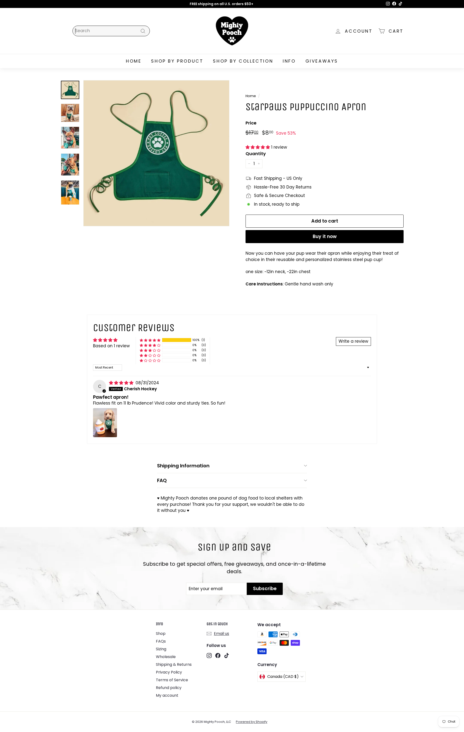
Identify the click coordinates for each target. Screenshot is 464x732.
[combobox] (111, 31)
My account (167, 695)
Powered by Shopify (251, 721)
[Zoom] (156, 153)
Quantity (256, 154)
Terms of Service (172, 680)
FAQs (161, 641)
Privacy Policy (169, 672)
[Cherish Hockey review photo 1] (105, 422)
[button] (258, 147)
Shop (161, 633)
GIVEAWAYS (321, 61)
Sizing (161, 649)
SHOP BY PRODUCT (177, 61)
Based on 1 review (111, 346)
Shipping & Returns (174, 664)
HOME (133, 61)
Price (251, 123)
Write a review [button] (353, 341)
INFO (289, 61)
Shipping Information (183, 465)
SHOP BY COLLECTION (243, 61)
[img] (122, 383)
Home (251, 96)
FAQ (162, 480)
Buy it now (325, 236)
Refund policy (168, 687)
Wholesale (166, 657)
